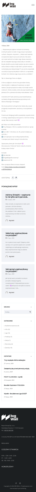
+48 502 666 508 (8, 430)
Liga (6, 333)
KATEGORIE (8, 321)
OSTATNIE (7, 356)
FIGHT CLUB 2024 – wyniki (13, 377)
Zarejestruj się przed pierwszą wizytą (16, 368)
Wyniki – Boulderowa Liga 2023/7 (15, 394)
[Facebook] (13, 177)
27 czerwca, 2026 (9, 363)
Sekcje (7, 340)
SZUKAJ (7, 307)
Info (6, 329)
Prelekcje (7, 337)
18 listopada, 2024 (9, 380)
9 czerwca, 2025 (8, 372)
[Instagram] (20, 483)
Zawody (7, 348)
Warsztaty (8, 344)
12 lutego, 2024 (8, 388)
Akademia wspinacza (11, 326)
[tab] (18, 308)
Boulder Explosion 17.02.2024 (14, 385)
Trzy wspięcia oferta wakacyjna (14, 360)
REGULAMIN (5, 443)
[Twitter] (16, 177)
